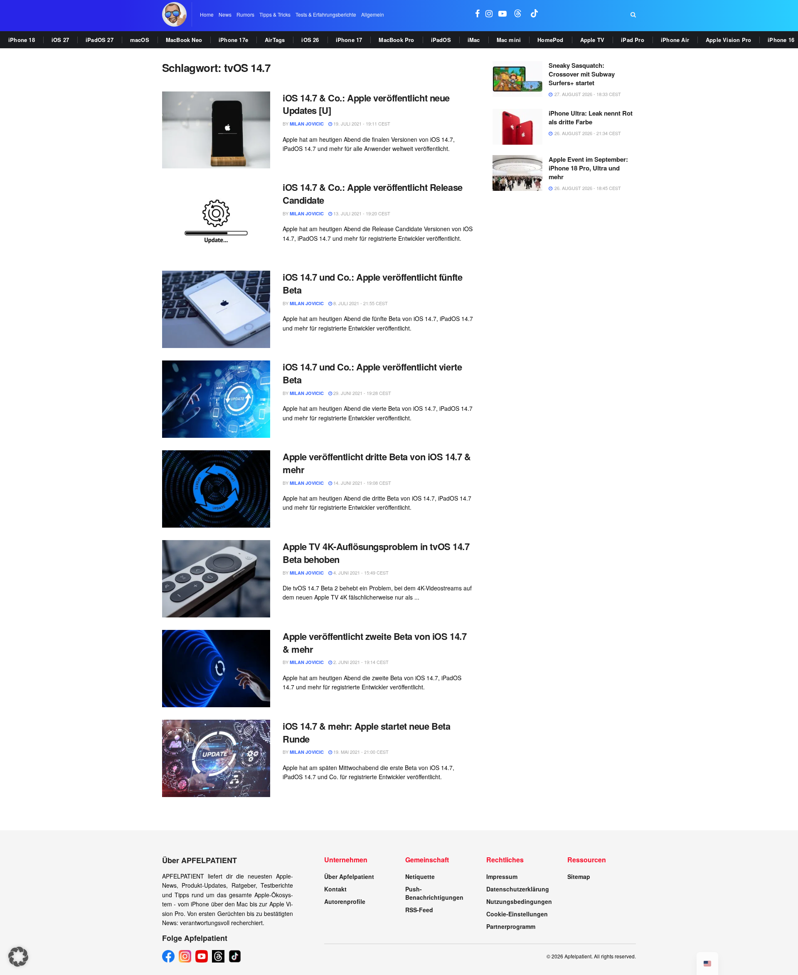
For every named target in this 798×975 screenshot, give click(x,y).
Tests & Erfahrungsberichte (326, 14)
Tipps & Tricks (275, 14)
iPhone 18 (21, 40)
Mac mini (509, 40)
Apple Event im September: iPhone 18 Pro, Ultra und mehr (588, 168)
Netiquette (420, 876)
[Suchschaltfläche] (633, 14)
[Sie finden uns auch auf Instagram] (489, 14)
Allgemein (372, 14)
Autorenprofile (344, 901)
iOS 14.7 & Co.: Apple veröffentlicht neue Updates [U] (366, 104)
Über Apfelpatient (349, 876)
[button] (18, 956)
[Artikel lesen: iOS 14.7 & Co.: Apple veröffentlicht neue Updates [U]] (216, 130)
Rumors (245, 14)
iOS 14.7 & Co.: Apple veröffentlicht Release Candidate (373, 193)
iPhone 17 (349, 40)
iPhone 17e (233, 40)
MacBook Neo (184, 40)
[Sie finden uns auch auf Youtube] (502, 14)
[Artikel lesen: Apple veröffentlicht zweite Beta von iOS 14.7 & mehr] (216, 668)
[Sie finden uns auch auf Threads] (517, 14)
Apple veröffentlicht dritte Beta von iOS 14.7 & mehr (376, 463)
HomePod (550, 40)
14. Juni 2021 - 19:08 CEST (361, 482)
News (225, 14)
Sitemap (578, 876)
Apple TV (592, 40)
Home (207, 14)
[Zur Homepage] (174, 14)
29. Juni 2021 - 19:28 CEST (361, 393)
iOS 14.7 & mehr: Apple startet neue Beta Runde (366, 732)
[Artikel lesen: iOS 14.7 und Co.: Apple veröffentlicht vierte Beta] (216, 399)
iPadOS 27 (99, 40)
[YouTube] (201, 956)
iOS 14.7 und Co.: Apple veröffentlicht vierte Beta (372, 373)
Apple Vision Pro (728, 40)
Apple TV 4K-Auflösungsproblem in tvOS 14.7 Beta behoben (376, 553)
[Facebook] (168, 956)
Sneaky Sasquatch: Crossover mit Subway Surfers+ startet (582, 74)
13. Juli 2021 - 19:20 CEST (361, 213)
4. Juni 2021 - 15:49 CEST (360, 572)
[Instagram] (185, 956)
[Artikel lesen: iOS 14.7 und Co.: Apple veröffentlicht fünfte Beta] (216, 309)
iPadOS (441, 40)
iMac (474, 40)
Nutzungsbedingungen (519, 901)
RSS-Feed (419, 910)
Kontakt (335, 889)
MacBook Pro (396, 40)
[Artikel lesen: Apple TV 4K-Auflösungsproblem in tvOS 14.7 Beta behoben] (216, 578)
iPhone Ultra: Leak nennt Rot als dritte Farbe (591, 117)
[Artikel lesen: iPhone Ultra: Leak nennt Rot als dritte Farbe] (517, 127)
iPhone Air (675, 40)
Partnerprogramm (510, 926)
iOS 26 (310, 40)
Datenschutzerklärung (517, 889)
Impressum (501, 876)
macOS (139, 40)
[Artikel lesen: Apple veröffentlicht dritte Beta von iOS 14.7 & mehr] (216, 489)
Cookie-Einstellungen (517, 914)
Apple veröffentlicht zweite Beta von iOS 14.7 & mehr (374, 642)
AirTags (275, 40)
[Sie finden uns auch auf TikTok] (534, 14)
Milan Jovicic (307, 124)
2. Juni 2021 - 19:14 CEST (360, 662)
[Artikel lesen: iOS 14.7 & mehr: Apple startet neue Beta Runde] (216, 758)
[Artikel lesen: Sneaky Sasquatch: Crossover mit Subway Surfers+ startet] (517, 79)
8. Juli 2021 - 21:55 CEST (360, 303)
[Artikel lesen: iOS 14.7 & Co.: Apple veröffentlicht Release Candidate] (216, 219)
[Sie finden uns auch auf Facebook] (477, 14)
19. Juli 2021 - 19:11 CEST (361, 123)
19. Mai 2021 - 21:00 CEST (360, 751)
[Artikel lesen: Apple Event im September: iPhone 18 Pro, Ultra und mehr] (517, 173)
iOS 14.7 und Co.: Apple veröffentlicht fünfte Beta (372, 283)
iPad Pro (632, 40)
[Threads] (218, 956)
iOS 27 (60, 40)
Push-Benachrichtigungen (434, 893)
